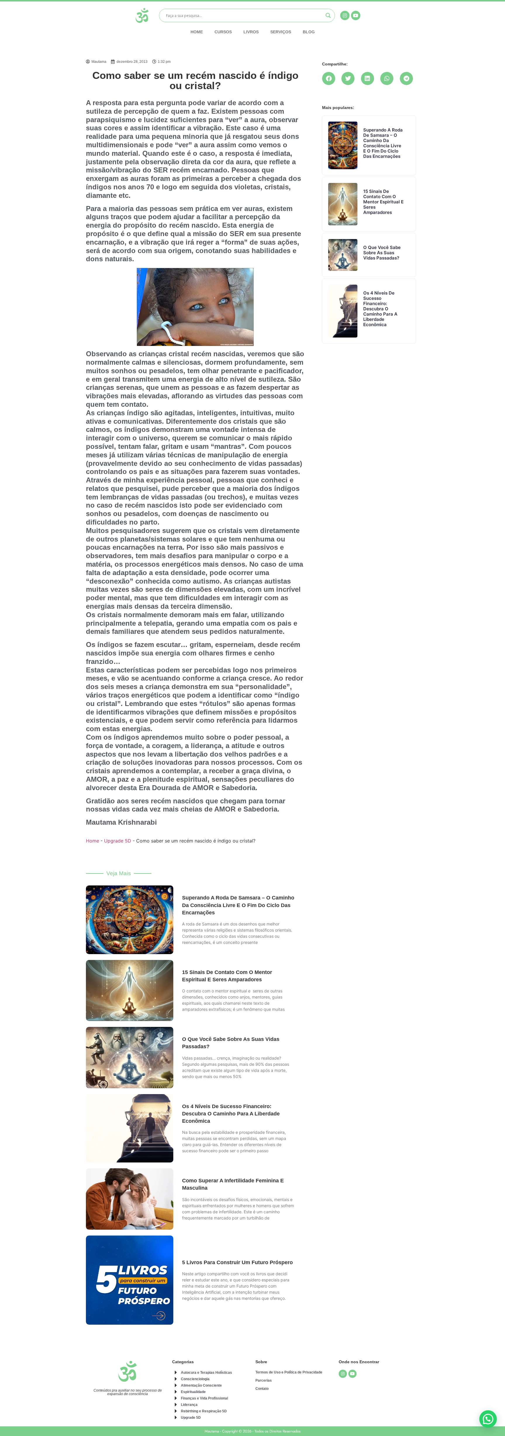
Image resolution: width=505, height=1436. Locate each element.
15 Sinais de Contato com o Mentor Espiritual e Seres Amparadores (383, 201)
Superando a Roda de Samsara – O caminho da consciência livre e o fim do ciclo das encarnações (238, 905)
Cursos (223, 32)
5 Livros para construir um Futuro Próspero (237, 1262)
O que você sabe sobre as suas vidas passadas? (382, 253)
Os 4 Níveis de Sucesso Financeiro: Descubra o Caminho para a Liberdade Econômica (231, 1113)
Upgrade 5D (117, 841)
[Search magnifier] (328, 15)
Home (197, 32)
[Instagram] (343, 1374)
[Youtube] (352, 1374)
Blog (309, 32)
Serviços (280, 32)
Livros (251, 32)
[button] (330, 78)
